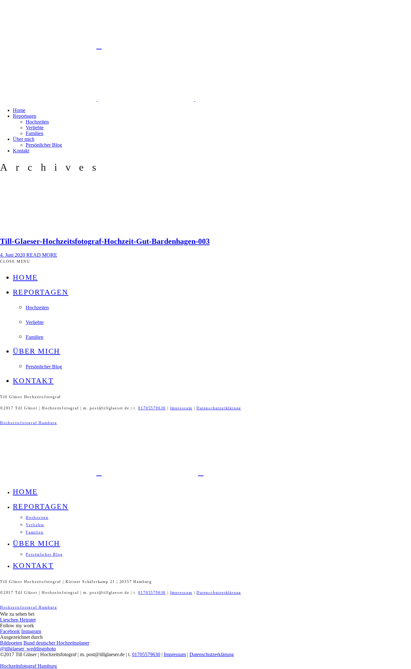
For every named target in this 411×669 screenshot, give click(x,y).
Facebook (10, 631)
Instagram (31, 631)
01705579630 (152, 408)
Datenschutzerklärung (219, 408)
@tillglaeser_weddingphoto (28, 648)
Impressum (181, 408)
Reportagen (24, 116)
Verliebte (35, 127)
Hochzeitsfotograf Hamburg (28, 423)
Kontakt (21, 150)
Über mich (23, 139)
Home (19, 110)
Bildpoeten (11, 643)
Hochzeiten (37, 121)
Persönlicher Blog (44, 145)
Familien (34, 133)
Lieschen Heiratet (18, 619)
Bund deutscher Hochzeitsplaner (56, 643)
